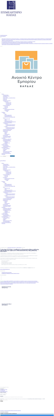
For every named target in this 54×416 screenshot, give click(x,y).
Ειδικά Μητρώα (5, 131)
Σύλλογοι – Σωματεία (5, 144)
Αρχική (3, 163)
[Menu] (7, 131)
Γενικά (5, 114)
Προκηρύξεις (5, 149)
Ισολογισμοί (6, 101)
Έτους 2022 (6, 107)
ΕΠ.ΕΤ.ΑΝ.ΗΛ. (5, 108)
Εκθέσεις (4, 150)
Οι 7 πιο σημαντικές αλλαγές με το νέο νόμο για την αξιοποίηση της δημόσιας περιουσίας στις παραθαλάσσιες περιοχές (18, 41)
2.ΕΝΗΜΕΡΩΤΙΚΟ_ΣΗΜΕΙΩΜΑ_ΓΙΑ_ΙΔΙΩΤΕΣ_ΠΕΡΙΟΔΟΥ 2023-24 (10, 273)
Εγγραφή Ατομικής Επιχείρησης (10, 127)
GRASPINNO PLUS (7, 142)
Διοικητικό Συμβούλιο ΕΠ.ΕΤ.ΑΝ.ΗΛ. (9, 109)
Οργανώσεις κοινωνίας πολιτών (7, 129)
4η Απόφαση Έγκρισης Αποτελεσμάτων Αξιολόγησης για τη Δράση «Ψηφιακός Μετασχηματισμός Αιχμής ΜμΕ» (17, 42)
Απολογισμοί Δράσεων (6, 105)
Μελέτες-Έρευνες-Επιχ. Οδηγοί (7, 151)
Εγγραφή (6, 126)
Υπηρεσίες (3, 112)
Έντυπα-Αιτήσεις (5, 135)
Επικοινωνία (3, 154)
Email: (3, 391)
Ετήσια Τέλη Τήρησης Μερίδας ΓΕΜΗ (10, 186)
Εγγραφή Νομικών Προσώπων (10, 128)
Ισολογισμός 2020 (8, 102)
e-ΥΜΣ (5, 119)
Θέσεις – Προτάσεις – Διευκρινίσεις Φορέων (9, 97)
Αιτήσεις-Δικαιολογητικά (8, 184)
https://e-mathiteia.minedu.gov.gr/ (5, 269)
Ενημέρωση (3, 207)
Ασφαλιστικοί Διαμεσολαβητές (7, 122)
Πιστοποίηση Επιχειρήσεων (7, 136)
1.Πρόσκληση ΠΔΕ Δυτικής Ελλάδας (7, 272)
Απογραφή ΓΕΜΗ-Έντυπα (8, 185)
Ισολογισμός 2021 (8, 103)
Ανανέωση (6, 123)
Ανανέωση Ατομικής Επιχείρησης (10, 124)
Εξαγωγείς (6, 132)
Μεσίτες (6, 133)
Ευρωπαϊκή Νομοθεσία (6, 152)
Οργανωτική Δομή (5, 164)
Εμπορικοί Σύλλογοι (6, 145)
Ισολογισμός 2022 (8, 104)
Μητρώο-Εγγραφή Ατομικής (7, 130)
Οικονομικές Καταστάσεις (6, 100)
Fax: (2, 390)
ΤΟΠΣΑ (7, 111)
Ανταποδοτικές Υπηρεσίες (7, 137)
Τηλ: (3, 389)
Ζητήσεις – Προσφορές (6, 148)
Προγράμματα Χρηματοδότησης (6, 153)
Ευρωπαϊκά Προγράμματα (7, 140)
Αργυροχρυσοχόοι (7, 134)
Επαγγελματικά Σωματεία (6, 146)
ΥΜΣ (3, 187)
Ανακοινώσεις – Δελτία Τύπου (7, 208)
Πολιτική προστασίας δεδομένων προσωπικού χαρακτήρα (12, 410)
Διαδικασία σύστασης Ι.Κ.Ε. (8, 120)
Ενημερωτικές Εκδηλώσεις (7, 209)
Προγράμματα (7, 110)
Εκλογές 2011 (5, 98)
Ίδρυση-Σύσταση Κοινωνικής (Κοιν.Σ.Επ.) (10, 121)
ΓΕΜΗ (4, 113)
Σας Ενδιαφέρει (5, 143)
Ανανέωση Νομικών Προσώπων (10, 125)
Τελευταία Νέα (5, 96)
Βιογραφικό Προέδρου (6, 165)
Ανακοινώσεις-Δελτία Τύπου (12, 247)
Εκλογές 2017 (5, 99)
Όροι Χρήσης (2, 410)
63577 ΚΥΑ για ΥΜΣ (7, 118)
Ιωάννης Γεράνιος (18, 247)
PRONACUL (6, 141)
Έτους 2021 (6, 106)
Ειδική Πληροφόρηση (5, 147)
